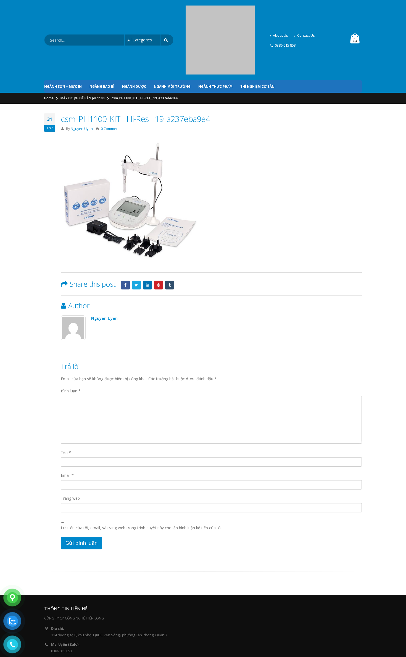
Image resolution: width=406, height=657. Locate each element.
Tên (66, 405)
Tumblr (169, 237)
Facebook (125, 237)
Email (67, 428)
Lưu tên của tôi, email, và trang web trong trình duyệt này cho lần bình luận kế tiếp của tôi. (141, 480)
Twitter (136, 237)
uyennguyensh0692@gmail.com (77, 620)
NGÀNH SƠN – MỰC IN (63, 39)
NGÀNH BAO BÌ (101, 39)
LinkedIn (147, 237)
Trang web (70, 451)
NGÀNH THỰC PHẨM (215, 39)
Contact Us (306, 11)
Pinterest (158, 237)
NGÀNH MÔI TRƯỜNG (172, 39)
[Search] (166, 16)
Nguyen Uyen (82, 81)
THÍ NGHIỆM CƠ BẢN (257, 39)
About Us (280, 11)
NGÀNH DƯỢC (134, 39)
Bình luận (71, 343)
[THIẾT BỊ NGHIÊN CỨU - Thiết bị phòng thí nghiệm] (220, 16)
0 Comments (111, 81)
